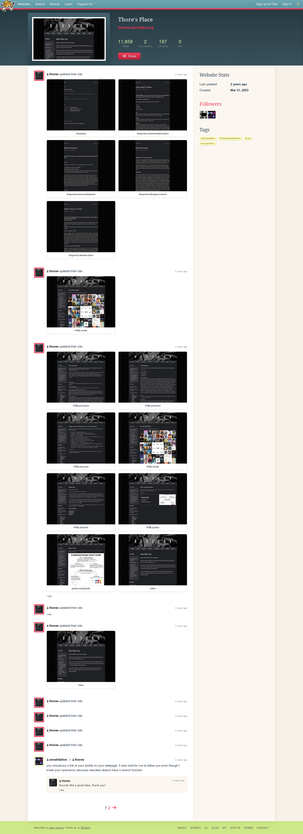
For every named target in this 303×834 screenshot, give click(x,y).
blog (248, 138)
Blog (215, 828)
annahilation (58, 759)
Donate (195, 828)
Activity (55, 4)
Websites (24, 4)
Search (40, 4)
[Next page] (114, 807)
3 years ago (181, 607)
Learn (68, 4)
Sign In (287, 4)
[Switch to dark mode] (298, 4)
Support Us (85, 4)
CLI (206, 828)
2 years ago (181, 74)
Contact (262, 828)
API (224, 828)
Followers (210, 104)
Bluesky (86, 827)
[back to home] (7, 6)
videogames (208, 138)
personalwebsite (230, 138)
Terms (248, 828)
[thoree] (39, 75)
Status (235, 828)
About (182, 828)
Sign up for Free (266, 4)
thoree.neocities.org (136, 27)
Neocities (39, 827)
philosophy (208, 143)
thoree (54, 74)
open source (56, 827)
